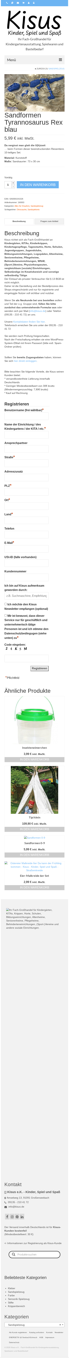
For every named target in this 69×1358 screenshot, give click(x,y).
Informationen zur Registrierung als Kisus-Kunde (34, 1243)
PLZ (8, 485)
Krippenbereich (16, 1306)
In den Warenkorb (38, 185)
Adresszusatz (13, 471)
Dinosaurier (22, 209)
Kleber (11, 1288)
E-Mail (9, 542)
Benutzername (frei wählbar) (24, 410)
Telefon (9, 528)
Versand (13, 1227)
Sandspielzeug (56, 69)
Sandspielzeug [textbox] (33, 1324)
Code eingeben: (15, 644)
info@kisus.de (37, 311)
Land (8, 514)
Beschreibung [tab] (19, 221)
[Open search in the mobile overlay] (34, 1254)
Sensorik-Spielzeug (19, 1299)
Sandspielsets (34, 209)
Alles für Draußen (22, 206)
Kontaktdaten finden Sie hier (29, 321)
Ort (7, 500)
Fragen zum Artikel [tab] (49, 221)
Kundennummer (15, 571)
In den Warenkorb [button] (34, 759)
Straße (9, 457)
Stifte (11, 1302)
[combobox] (34, 1324)
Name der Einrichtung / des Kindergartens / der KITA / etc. (25, 426)
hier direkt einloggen (25, 360)
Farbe (11, 1295)
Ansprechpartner (15, 443)
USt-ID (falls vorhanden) (20, 557)
